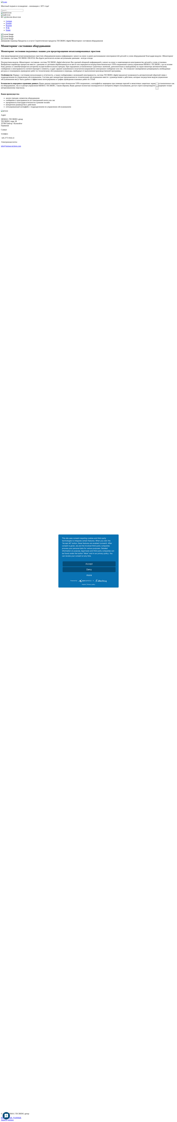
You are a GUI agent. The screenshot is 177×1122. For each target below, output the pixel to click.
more (89, 575)
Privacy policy (91, 584)
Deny (89, 569)
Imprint (84, 584)
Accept (89, 564)
